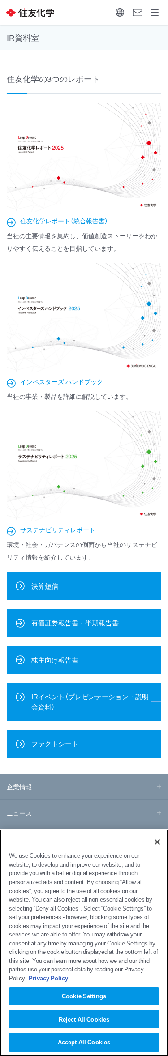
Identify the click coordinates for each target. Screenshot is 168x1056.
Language (120, 12)
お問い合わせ (137, 12)
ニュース (19, 812)
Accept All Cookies (84, 1042)
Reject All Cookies (84, 1019)
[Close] (157, 842)
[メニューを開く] (155, 12)
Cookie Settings (84, 996)
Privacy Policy (48, 978)
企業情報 (19, 786)
